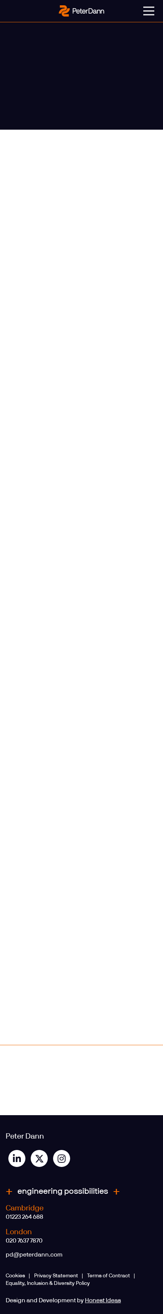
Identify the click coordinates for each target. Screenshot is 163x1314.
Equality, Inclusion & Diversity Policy (48, 1283)
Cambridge (25, 1208)
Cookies (15, 1275)
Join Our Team (125, 1063)
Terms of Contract (108, 1275)
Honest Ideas (103, 1300)
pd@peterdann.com (34, 1255)
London (19, 1232)
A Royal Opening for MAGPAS (35, 1066)
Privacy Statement (56, 1275)
